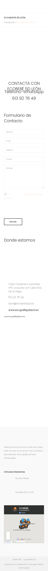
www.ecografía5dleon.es (14, 316)
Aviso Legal (32, 564)
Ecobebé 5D (9, 22)
